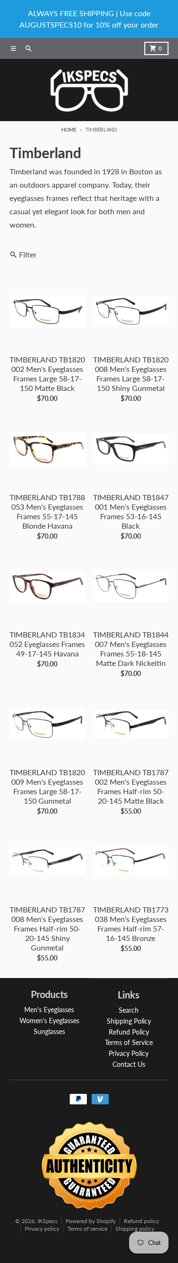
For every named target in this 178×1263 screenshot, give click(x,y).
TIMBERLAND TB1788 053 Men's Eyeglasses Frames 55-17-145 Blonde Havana (47, 511)
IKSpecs (47, 1221)
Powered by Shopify (91, 1221)
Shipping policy (134, 1228)
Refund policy (141, 1221)
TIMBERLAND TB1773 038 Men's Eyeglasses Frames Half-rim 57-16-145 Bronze (131, 923)
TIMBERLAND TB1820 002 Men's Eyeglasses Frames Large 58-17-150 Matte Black (47, 373)
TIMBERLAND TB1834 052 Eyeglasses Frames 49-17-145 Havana (47, 644)
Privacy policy (42, 1228)
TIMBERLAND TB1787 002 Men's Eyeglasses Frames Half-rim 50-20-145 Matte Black (131, 786)
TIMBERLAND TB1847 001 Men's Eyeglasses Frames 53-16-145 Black (131, 511)
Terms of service (87, 1228)
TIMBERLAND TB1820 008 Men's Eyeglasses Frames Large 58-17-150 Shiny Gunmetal (131, 373)
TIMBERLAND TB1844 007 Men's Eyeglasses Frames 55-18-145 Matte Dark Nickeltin (131, 648)
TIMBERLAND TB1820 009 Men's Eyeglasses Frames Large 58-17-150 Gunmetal (47, 786)
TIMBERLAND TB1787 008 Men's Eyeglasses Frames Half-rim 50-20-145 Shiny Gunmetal (47, 928)
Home (68, 129)
